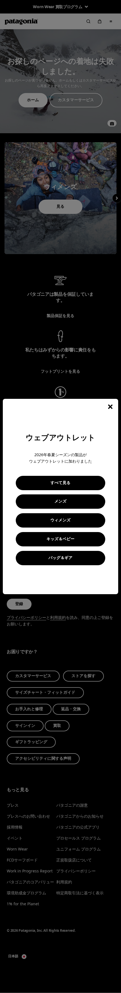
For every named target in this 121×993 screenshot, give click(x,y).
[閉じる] (110, 407)
